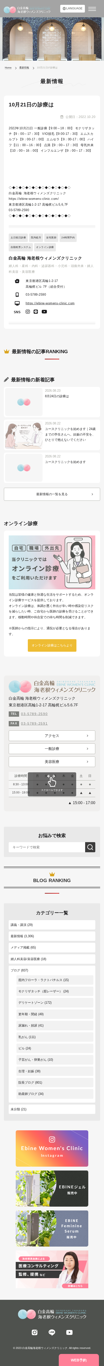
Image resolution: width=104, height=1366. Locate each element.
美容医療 (52, 762)
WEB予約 (79, 1360)
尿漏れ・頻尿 (27, 1025)
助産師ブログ (27, 1094)
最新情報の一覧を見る (52, 494)
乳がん (23, 1037)
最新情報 (17, 936)
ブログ (15, 970)
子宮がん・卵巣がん (32, 1059)
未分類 (15, 1109)
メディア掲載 (20, 947)
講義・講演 (18, 925)
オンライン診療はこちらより (52, 645)
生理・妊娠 (26, 1071)
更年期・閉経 (27, 1014)
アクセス (52, 736)
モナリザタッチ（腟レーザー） (40, 991)
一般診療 (52, 749)
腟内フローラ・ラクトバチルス (40, 980)
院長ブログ (26, 1082)
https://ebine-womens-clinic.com (50, 303)
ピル (21, 1048)
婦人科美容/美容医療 (25, 959)
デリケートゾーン (31, 1002)
